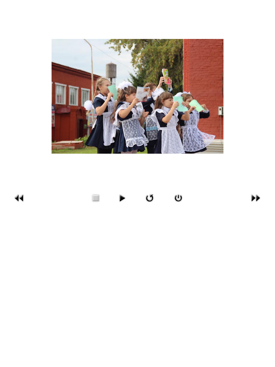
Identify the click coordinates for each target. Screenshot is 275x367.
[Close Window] (178, 203)
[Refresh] (150, 203)
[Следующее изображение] (255, 203)
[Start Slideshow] (122, 203)
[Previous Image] (19, 203)
